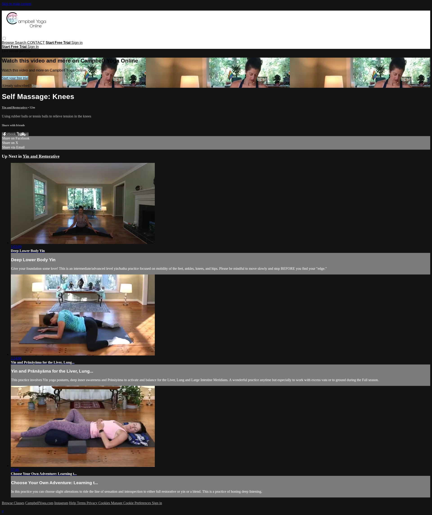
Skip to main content (16, 4)
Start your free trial (15, 78)
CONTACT (36, 43)
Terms (82, 503)
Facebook (9, 134)
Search (21, 43)
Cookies (104, 503)
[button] (4, 38)
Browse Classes (13, 503)
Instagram (61, 503)
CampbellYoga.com (39, 503)
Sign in (77, 43)
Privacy (92, 503)
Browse (8, 43)
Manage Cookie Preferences (131, 503)
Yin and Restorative (15, 107)
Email (24, 134)
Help (73, 503)
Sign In (33, 47)
